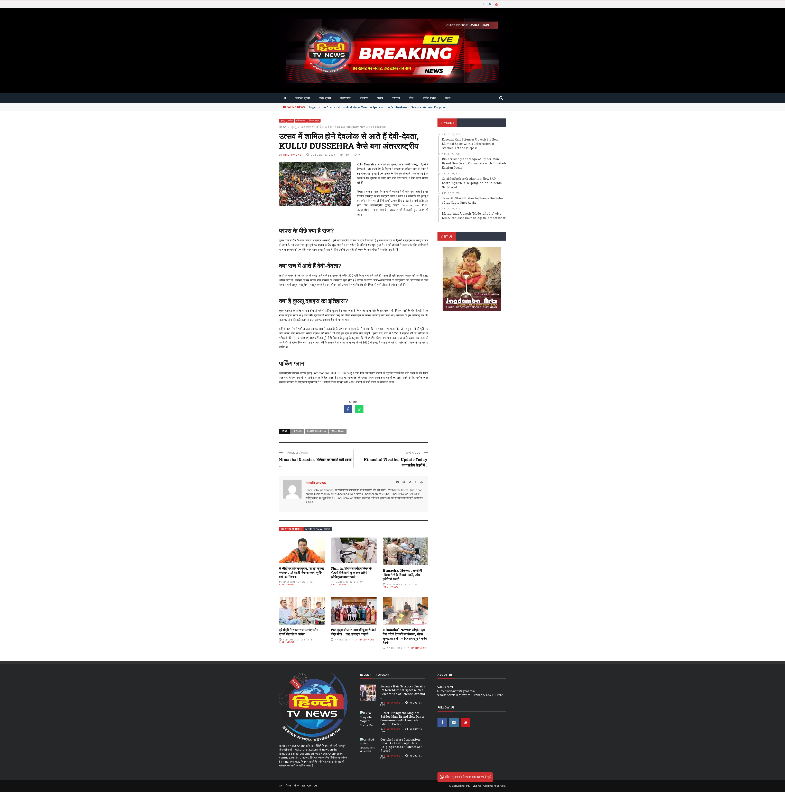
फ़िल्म (447, 98)
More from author (317, 529)
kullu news (337, 430)
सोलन (296, 785)
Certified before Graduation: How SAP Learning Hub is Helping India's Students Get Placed (401, 745)
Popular (382, 675)
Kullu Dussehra (316, 430)
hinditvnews (292, 154)
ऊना (281, 785)
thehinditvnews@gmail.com (458, 691)
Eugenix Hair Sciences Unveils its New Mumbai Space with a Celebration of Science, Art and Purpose (377, 107)
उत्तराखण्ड (345, 98)
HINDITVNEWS (473, 786)
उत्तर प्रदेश (325, 98)
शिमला (289, 785)
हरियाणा (364, 98)
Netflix (306, 785)
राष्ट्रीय (396, 98)
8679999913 (447, 687)
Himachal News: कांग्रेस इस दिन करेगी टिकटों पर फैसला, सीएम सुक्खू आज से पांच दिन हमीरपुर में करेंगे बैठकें (405, 636)
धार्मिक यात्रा (429, 98)
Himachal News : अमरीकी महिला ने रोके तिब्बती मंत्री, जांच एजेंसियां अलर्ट (402, 574)
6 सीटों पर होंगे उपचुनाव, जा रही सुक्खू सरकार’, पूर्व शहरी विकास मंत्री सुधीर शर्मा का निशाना (301, 572)
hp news (297, 430)
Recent (365, 675)
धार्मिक (290, 120)
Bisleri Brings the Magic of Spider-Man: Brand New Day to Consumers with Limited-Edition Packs (402, 718)
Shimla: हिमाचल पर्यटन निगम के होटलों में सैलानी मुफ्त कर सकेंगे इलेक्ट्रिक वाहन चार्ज (351, 572)
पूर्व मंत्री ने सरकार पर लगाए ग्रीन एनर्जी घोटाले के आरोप (298, 632)
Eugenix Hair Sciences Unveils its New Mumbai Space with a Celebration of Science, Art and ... (402, 691)
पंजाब (380, 98)
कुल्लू (282, 120)
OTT (316, 785)
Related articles (291, 529)
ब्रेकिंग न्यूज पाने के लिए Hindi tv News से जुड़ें (467, 777)
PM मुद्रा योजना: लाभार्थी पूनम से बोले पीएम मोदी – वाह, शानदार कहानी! (353, 632)
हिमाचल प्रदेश (302, 98)
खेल (411, 98)
